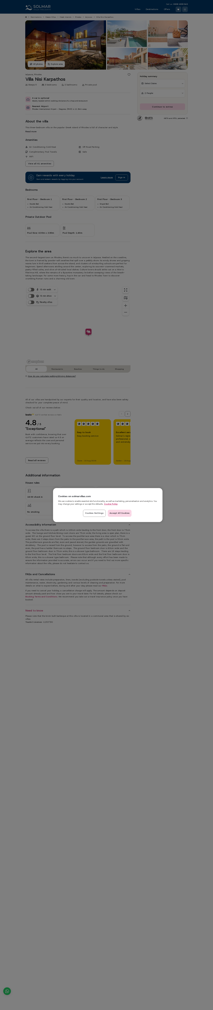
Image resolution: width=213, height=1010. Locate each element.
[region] (107, 505)
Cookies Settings (94, 513)
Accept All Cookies (120, 513)
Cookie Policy (111, 504)
